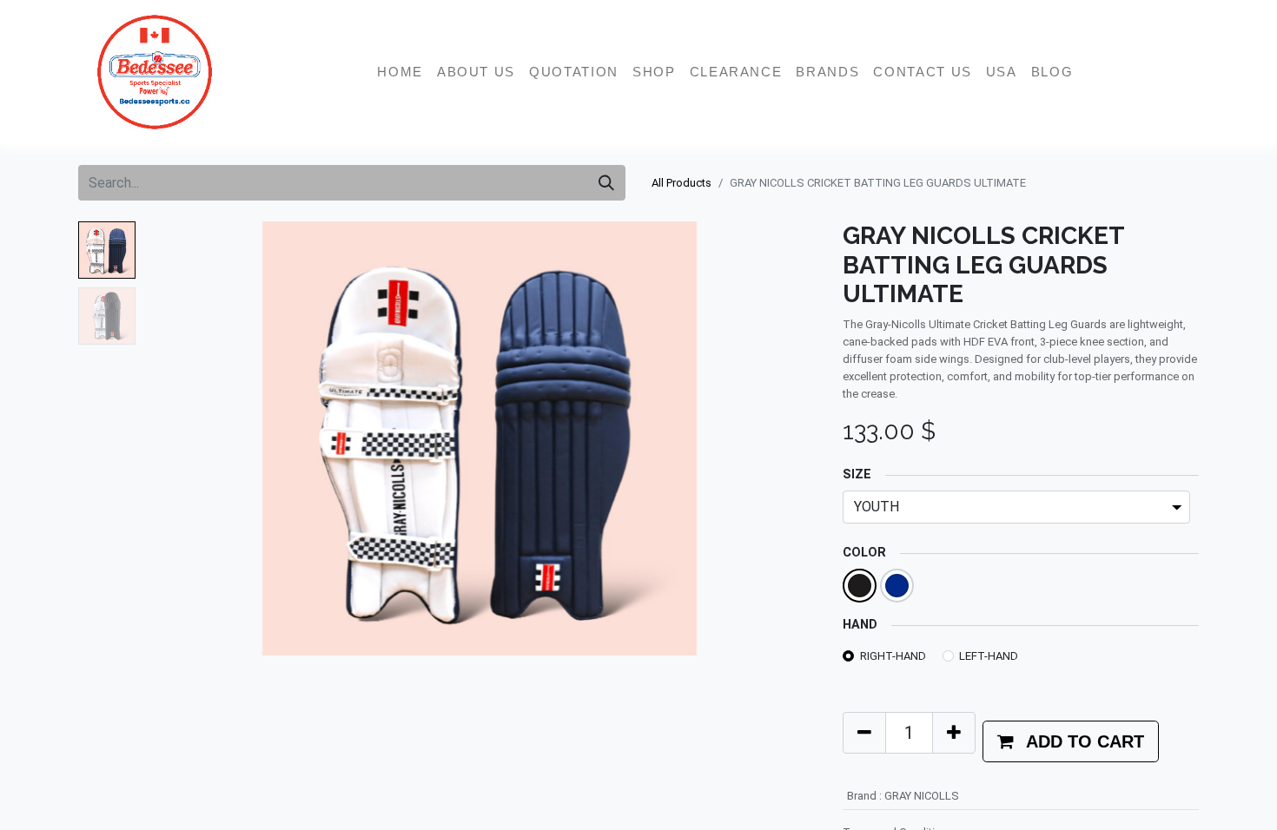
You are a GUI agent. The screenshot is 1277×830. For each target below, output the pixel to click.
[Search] (606, 183)
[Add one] (954, 733)
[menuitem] (400, 72)
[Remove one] (864, 733)
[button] (192, 438)
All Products (681, 182)
